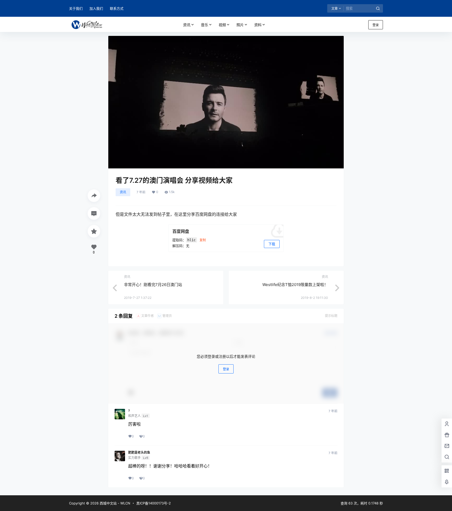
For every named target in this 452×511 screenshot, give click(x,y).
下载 (271, 244)
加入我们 (96, 8)
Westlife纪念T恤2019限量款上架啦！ (295, 284)
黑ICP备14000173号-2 (153, 503)
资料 (258, 25)
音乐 (204, 25)
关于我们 (76, 8)
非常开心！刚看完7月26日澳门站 (153, 284)
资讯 (186, 25)
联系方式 (116, 8)
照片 (240, 25)
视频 (222, 25)
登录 (375, 25)
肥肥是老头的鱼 (139, 452)
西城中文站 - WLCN (114, 503)
